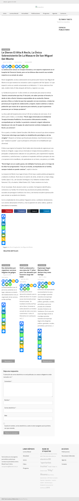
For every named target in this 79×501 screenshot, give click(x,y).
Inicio (4, 13)
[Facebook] (3, 66)
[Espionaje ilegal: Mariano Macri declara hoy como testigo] (46, 257)
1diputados (48, 480)
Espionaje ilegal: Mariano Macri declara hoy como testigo (44, 271)
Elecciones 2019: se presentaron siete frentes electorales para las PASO (10, 361)
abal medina (54, 454)
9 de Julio (45, 456)
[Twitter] (6, 66)
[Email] (23, 66)
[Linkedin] (10, 66)
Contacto (63, 13)
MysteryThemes (23, 499)
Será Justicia (18, 62)
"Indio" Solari (51, 467)
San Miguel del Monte (27, 247)
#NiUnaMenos (52, 456)
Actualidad (25, 13)
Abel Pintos (51, 475)
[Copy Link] (13, 66)
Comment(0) (28, 62)
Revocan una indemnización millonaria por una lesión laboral (49, 361)
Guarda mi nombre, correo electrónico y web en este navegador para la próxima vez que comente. (27, 427)
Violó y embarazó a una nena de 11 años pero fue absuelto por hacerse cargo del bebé (28, 272)
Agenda (55, 13)
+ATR (48, 478)
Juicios (25, 460)
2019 (48, 487)
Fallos (24, 464)
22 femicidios (46, 454)
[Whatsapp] (27, 66)
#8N (41, 456)
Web (5, 415)
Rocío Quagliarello (15, 247)
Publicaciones (35, 13)
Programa (46, 13)
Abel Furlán (44, 471)
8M (49, 459)
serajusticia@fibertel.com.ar (10, 466)
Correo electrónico (10, 408)
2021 (41, 454)
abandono (44, 459)
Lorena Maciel (14, 13)
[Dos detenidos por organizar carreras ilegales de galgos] (10, 257)
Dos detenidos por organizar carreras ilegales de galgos (9, 270)
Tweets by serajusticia (63, 22)
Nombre (7, 400)
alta (8, 247)
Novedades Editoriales (68, 456)
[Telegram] (20, 66)
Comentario (8, 381)
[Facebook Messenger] (16, 66)
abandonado (43, 478)
